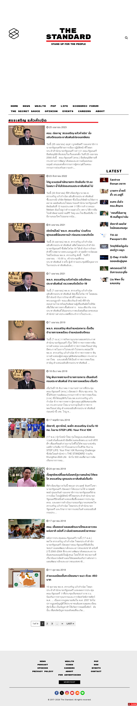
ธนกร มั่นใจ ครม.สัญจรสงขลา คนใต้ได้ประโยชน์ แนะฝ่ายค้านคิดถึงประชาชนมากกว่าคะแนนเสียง (119, 203)
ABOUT (100, 111)
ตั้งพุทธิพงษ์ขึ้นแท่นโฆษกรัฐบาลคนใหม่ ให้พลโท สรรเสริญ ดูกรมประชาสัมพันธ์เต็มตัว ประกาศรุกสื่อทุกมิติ (71, 476)
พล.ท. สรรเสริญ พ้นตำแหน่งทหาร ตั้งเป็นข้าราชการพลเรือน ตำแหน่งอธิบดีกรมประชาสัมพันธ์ (70, 330)
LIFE (64, 106)
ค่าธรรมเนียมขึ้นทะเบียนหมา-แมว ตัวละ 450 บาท (71, 577)
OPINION (51, 111)
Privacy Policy (42, 671)
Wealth (69, 661)
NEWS (26, 106)
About (69, 671)
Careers (69, 668)
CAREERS (84, 111)
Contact (96, 671)
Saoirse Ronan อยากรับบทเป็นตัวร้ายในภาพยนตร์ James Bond (118, 181)
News (43, 661)
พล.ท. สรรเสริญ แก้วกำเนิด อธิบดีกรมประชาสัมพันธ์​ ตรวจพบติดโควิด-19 (68, 281)
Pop (96, 661)
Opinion (42, 668)
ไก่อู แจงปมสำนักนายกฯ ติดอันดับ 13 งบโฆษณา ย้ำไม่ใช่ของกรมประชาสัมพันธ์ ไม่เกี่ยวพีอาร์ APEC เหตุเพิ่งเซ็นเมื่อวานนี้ (69, 184)
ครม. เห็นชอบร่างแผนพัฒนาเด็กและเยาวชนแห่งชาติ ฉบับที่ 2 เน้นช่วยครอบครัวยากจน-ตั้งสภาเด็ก (71, 528)
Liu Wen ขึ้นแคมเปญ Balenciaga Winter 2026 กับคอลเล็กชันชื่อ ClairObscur (118, 281)
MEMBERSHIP (69, 682)
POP (53, 106)
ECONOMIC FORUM (85, 106)
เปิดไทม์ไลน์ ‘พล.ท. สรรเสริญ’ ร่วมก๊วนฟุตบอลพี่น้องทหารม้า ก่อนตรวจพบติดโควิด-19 (70, 232)
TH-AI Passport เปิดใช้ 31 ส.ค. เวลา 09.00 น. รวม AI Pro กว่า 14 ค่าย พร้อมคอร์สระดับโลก (118, 237)
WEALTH (40, 106)
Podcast (42, 665)
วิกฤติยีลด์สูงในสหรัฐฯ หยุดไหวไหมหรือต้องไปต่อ (119, 248)
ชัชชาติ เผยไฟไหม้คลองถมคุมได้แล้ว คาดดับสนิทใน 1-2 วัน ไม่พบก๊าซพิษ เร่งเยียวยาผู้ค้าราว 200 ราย (119, 226)
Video (69, 665)
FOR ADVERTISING (69, 675)
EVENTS (67, 111)
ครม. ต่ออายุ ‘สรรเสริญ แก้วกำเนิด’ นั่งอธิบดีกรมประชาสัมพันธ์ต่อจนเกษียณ (68, 135)
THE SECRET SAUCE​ (25, 111)
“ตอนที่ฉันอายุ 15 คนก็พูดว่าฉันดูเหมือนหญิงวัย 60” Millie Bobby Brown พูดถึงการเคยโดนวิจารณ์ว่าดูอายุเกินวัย (119, 214)
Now (96, 665)
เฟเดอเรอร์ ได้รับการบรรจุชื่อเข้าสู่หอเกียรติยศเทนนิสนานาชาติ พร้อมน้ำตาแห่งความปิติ (119, 270)
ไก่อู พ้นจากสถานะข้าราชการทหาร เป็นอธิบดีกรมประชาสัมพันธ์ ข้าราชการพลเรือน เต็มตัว (72, 379)
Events (96, 668)
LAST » (70, 623)
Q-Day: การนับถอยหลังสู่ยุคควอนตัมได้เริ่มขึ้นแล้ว (119, 259)
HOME (14, 106)
